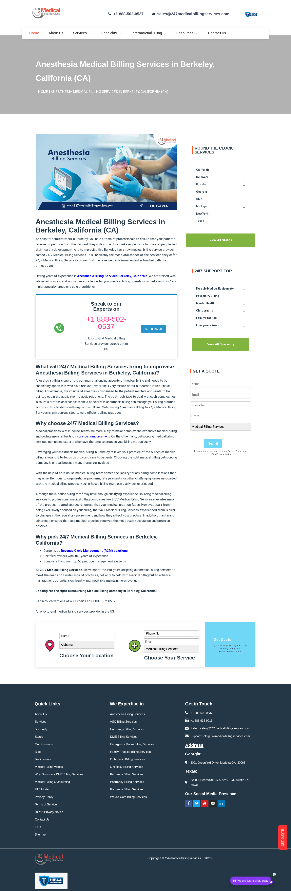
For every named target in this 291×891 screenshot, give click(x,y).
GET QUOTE (283, 837)
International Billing (146, 33)
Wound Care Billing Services (128, 797)
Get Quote (222, 639)
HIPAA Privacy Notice (220, 454)
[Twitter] (196, 803)
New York (202, 213)
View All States (220, 240)
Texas (200, 221)
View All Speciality (220, 344)
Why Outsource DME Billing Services (59, 774)
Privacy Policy (235, 451)
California (202, 169)
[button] (153, 329)
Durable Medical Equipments (215, 288)
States (39, 736)
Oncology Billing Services (126, 766)
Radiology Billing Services (127, 789)
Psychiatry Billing (207, 295)
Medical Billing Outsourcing (52, 781)
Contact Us (217, 33)
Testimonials (43, 759)
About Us (56, 33)
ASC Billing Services (123, 721)
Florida (201, 184)
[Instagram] (213, 803)
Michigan (202, 206)
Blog (38, 751)
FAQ (38, 827)
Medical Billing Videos (49, 766)
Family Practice (206, 317)
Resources (185, 33)
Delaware (202, 177)
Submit (213, 443)
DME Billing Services (123, 736)
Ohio (199, 199)
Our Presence (44, 744)
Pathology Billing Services (127, 774)
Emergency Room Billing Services (132, 744)
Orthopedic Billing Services (127, 759)
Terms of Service (46, 804)
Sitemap (40, 834)
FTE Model (42, 789)
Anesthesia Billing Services (127, 714)
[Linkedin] (221, 803)
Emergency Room (207, 325)
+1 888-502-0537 (128, 14)
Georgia (201, 191)
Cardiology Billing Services (127, 729)
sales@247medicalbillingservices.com (193, 14)
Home (34, 33)
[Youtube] (204, 803)
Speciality (109, 33)
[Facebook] (188, 803)
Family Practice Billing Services (130, 751)
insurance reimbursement (92, 436)
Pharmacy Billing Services (127, 781)
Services (80, 33)
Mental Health (205, 303)
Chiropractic (204, 310)
